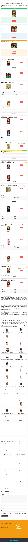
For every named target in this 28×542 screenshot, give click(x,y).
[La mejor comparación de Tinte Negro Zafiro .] (21, 397)
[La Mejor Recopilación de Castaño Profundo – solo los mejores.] (21, 357)
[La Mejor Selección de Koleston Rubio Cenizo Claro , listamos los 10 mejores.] (7, 458)
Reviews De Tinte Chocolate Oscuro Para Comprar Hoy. (21, 373)
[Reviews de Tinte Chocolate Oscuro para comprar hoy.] (21, 370)
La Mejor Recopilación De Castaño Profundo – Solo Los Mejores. (21, 359)
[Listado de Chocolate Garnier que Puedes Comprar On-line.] (21, 478)
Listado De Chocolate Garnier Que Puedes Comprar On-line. (21, 481)
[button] (26, 1)
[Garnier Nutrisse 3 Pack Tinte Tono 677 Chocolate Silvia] (14, 48)
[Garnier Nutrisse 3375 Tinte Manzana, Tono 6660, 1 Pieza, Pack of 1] (9, 121)
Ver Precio (21, 62)
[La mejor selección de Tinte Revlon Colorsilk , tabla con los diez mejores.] (21, 465)
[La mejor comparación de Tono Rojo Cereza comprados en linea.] (7, 357)
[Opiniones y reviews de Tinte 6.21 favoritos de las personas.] (7, 478)
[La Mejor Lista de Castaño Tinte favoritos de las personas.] (7, 343)
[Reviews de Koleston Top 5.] (7, 397)
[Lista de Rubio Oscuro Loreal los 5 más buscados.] (21, 485)
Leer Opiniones (14, 53)
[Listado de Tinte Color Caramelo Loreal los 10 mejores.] (21, 377)
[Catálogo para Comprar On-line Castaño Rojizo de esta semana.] (7, 424)
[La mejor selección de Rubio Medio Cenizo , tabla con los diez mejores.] (7, 330)
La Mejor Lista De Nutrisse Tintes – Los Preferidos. (7, 366)
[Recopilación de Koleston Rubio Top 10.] (21, 439)
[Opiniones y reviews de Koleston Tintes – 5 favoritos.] (7, 439)
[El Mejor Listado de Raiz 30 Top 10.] (7, 472)
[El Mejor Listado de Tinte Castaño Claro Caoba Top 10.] (7, 404)
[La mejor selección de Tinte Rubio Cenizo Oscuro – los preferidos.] (21, 411)
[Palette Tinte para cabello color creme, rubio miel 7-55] (9, 166)
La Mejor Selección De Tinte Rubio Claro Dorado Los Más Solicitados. (7, 434)
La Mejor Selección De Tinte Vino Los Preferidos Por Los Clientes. (7, 386)
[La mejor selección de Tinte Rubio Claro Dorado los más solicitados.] (7, 431)
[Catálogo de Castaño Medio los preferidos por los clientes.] (7, 350)
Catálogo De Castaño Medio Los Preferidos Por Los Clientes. (7, 352)
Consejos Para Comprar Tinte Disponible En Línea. (20, 386)
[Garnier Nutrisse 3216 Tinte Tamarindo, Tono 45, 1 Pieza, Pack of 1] (9, 104)
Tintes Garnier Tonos (21, 352)
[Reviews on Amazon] (14, 150)
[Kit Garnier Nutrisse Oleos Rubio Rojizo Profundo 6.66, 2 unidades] (9, 75)
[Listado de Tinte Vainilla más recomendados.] (7, 418)
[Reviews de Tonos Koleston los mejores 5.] (7, 452)
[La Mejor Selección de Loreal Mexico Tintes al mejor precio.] (7, 411)
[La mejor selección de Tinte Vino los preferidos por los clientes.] (7, 384)
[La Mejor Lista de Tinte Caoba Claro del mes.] (21, 330)
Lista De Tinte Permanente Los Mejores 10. (20, 454)
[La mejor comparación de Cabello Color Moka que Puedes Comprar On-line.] (7, 485)
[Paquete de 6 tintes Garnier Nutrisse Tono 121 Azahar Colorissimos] (9, 189)
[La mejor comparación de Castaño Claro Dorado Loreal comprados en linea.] (21, 458)
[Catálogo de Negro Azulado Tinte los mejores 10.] (7, 465)
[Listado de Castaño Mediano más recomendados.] (21, 391)
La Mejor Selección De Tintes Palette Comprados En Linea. (20, 427)
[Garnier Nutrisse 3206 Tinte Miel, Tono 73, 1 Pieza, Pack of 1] (9, 147)
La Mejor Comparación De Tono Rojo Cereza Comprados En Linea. (7, 359)
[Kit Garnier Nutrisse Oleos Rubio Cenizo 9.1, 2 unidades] (9, 86)
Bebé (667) (17, 525)
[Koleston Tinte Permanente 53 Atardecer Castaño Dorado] (9, 63)
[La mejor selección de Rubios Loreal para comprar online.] (21, 404)
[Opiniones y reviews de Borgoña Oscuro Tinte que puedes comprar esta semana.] (7, 377)
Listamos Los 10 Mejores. (21, 366)
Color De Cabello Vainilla (7, 420)
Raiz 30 (7, 474)
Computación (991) (18, 526)
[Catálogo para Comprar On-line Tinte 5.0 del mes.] (21, 472)
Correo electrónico (3, 507)
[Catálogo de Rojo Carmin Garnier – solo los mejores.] (7, 445)
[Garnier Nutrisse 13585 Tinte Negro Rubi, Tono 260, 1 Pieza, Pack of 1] (9, 209)
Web (1, 510)
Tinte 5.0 (21, 474)
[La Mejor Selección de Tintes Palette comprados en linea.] (21, 424)
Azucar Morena (20, 420)
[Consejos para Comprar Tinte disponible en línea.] (21, 384)
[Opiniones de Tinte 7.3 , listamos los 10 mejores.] (7, 391)
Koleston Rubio (20, 441)
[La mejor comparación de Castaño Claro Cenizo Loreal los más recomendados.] (21, 343)
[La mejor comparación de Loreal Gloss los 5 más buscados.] (21, 336)
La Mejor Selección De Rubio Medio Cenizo (7, 332)
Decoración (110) (17, 527)
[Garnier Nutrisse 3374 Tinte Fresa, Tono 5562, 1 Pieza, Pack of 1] (9, 284)
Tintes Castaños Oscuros (7, 373)
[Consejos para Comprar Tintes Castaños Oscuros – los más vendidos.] (7, 370)
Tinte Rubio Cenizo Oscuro (21, 413)
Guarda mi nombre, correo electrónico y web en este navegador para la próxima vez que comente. (14, 513)
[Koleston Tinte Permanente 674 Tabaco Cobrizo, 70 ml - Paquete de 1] (9, 178)
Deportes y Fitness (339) (18, 528)
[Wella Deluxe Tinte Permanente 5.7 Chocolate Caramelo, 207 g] (9, 133)
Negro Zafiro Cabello (21, 400)
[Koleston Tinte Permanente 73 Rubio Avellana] (9, 270)
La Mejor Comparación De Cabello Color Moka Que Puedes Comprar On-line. (7, 488)
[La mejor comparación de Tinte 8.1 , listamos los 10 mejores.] (7, 336)
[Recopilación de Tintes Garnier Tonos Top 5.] (21, 350)
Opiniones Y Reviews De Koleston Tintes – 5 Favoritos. (7, 441)
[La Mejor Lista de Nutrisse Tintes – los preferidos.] (7, 364)
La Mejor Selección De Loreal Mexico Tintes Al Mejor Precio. (7, 413)
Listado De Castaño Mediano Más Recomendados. (21, 393)
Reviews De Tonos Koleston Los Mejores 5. (7, 454)
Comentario (2, 494)
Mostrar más (14, 113)
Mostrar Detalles (14, 67)
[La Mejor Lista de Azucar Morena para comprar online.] (21, 418)
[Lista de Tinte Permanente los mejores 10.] (21, 452)
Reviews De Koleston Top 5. (7, 400)
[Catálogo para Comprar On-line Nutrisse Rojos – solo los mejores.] (21, 431)
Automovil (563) (17, 524)
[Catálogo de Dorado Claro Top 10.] (21, 445)
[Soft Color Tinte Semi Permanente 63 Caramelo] (9, 259)
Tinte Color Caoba (21, 332)
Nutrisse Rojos (20, 434)
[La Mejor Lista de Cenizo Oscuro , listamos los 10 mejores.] (21, 364)
